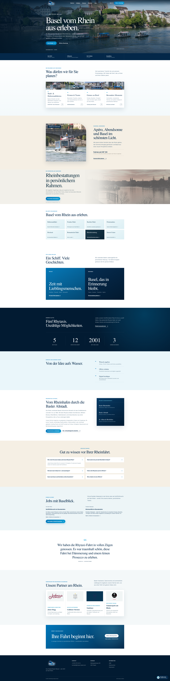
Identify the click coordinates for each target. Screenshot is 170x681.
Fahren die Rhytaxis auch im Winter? (105, 471)
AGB (110, 663)
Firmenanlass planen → (94, 295)
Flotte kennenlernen (101, 326)
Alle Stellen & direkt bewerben (55, 521)
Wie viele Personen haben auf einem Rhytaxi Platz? (65, 460)
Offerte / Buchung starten (111, 635)
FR (112, 3)
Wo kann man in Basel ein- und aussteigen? (65, 471)
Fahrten (72, 3)
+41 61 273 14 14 (120, 48)
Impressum (111, 667)
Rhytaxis (90, 3)
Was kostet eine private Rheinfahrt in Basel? (105, 460)
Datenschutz (112, 665)
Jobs (95, 3)
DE (110, 3)
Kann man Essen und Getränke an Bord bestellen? (65, 477)
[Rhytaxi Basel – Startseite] (51, 3)
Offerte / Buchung (119, 3)
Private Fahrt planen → (55, 295)
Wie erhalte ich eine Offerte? (105, 477)
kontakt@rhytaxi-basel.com (79, 665)
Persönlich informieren (53, 198)
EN (111, 3)
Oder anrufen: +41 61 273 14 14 (111, 638)
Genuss (84, 3)
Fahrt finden (51, 43)
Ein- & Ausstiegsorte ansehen (71, 430)
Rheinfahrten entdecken (53, 431)
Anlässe (78, 3)
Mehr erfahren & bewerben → (53, 517)
